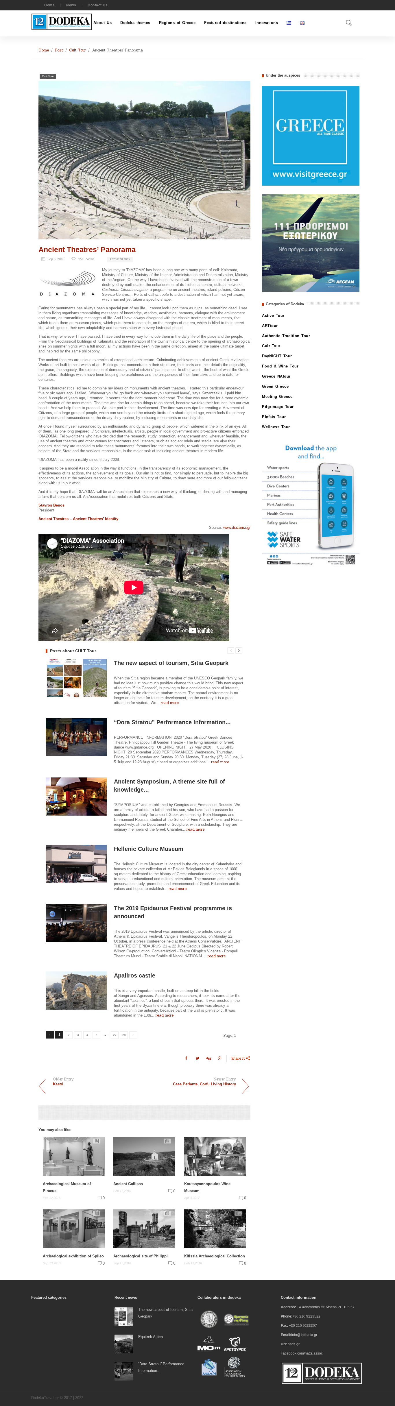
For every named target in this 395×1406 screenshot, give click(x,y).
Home (49, 5)
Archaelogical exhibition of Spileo (73, 1256)
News (71, 5)
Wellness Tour (276, 427)
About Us (102, 23)
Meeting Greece (277, 396)
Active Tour (273, 315)
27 (115, 1035)
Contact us (98, 5)
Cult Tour (77, 50)
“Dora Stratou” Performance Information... (172, 722)
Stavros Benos (51, 505)
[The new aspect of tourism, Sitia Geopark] (124, 1316)
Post (59, 50)
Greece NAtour (276, 376)
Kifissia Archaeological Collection (214, 1256)
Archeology (120, 259)
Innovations (266, 23)
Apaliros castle (134, 975)
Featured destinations (225, 23)
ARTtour (270, 326)
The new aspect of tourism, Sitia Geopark (171, 663)
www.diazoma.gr (236, 527)
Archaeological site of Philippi (140, 1256)
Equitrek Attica (150, 1337)
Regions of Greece (177, 23)
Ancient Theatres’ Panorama (87, 249)
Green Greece (275, 386)
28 (124, 1035)
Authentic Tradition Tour (286, 336)
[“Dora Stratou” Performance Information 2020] (124, 1371)
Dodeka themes (135, 23)
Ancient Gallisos (128, 1184)
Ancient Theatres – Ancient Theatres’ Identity (78, 519)
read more (170, 702)
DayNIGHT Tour (277, 356)
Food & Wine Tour (280, 366)
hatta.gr (294, 1344)
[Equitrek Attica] (124, 1344)
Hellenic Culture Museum (148, 849)
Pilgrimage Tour (278, 406)
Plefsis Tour (274, 417)
